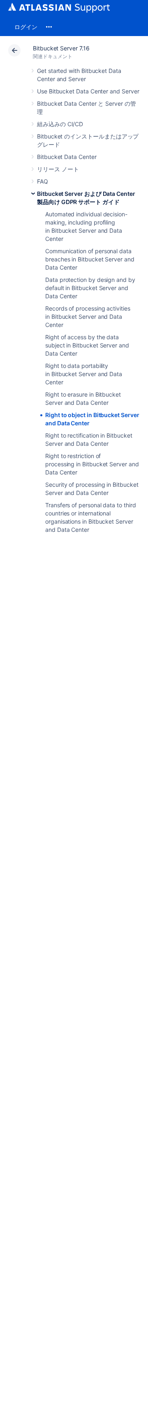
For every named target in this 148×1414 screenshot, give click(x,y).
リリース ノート (58, 169)
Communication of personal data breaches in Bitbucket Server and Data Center (89, 259)
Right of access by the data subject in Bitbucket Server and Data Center (87, 345)
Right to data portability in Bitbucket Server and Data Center (83, 374)
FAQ (42, 181)
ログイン (25, 26)
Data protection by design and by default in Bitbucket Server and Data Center (90, 288)
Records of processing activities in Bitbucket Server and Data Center (87, 316)
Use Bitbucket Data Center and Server (88, 91)
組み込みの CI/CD (60, 123)
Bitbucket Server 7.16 (61, 48)
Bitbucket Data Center (67, 156)
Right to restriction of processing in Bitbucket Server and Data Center (92, 464)
